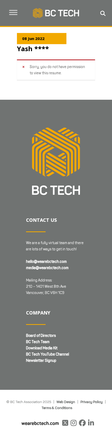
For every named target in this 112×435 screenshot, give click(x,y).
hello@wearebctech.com (46, 261)
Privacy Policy (91, 402)
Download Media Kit (41, 348)
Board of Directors (41, 335)
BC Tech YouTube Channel (47, 354)
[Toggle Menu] (13, 12)
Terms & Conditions (57, 408)
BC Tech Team (37, 342)
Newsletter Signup (41, 360)
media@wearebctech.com (47, 268)
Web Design (66, 402)
